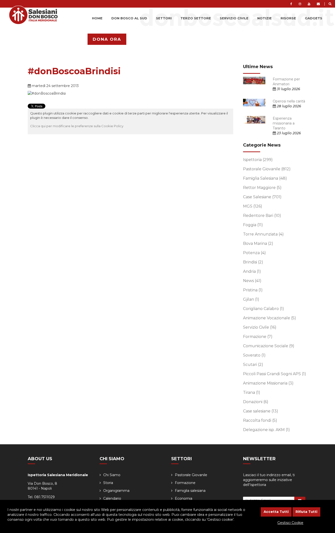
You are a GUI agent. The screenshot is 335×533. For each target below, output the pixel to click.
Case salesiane (260, 411)
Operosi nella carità (289, 101)
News (252, 280)
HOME (97, 18)
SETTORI (164, 18)
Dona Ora (107, 39)
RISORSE (288, 18)
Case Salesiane (262, 197)
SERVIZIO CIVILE (234, 18)
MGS (252, 206)
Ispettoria (258, 159)
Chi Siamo (111, 475)
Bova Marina (258, 243)
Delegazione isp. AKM (266, 429)
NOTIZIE (264, 18)
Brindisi (253, 262)
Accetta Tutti (276, 512)
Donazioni (255, 401)
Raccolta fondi (260, 420)
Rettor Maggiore (262, 187)
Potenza (254, 252)
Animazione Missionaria (268, 383)
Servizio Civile (259, 327)
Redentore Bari (262, 215)
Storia (108, 483)
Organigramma (116, 490)
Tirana (251, 392)
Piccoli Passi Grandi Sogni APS (274, 374)
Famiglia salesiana (190, 490)
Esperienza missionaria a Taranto (284, 123)
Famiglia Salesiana (265, 178)
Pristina (253, 290)
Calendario (112, 498)
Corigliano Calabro (263, 308)
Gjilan (251, 299)
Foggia (253, 225)
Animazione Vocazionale (269, 318)
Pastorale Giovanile (267, 169)
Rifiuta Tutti (306, 512)
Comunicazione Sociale (268, 346)
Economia (183, 498)
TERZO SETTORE (195, 18)
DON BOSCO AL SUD (129, 18)
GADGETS (313, 18)
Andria (252, 271)
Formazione (257, 336)
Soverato (254, 355)
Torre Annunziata (263, 234)
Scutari (253, 364)
